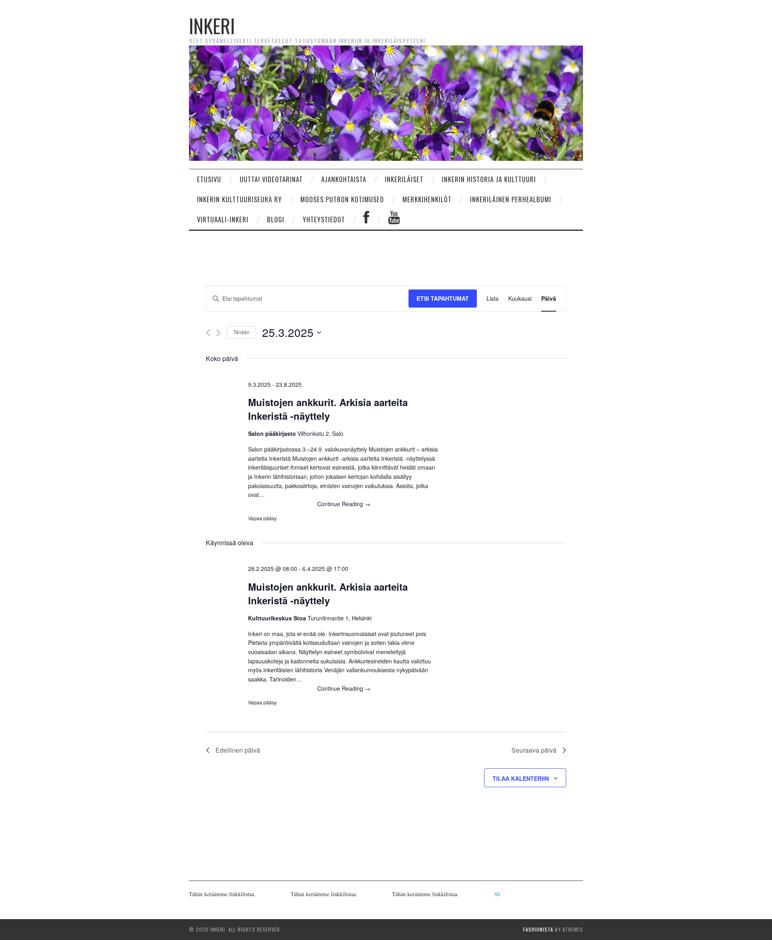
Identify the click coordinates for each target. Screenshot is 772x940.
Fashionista (538, 929)
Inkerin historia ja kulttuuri (489, 179)
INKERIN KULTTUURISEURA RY (239, 199)
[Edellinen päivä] (208, 333)
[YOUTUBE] (394, 219)
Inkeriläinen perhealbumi (510, 199)
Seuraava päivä (533, 750)
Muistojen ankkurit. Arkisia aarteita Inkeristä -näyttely (328, 409)
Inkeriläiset (404, 179)
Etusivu (209, 179)
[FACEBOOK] (366, 219)
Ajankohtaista (343, 179)
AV (497, 894)
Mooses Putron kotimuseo (342, 199)
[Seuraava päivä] (218, 333)
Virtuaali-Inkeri (222, 219)
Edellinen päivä (238, 750)
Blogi (275, 219)
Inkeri (212, 25)
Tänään (241, 331)
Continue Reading (343, 504)
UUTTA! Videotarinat (271, 179)
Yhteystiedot (324, 219)
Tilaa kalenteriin (521, 778)
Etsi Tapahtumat (443, 298)
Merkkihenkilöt (427, 199)
